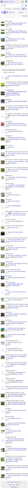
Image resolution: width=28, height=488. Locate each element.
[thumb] (4, 12)
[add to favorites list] (6, 23)
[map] (13, 12)
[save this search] (26, 5)
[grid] (7, 12)
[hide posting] (10, 26)
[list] (2, 12)
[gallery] (10, 12)
